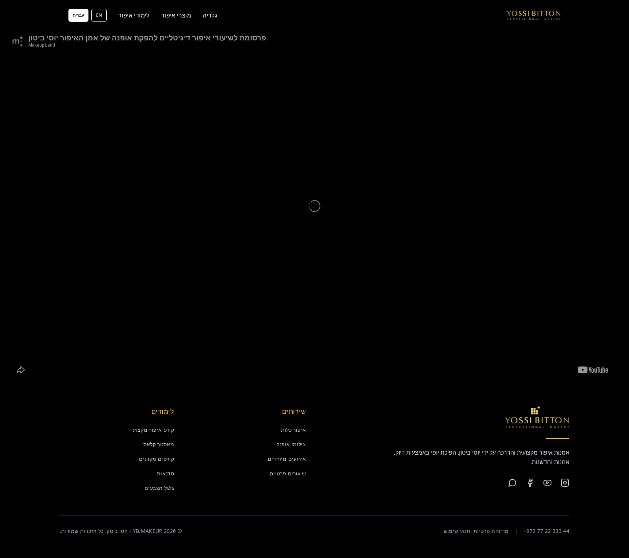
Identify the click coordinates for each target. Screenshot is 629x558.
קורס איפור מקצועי (152, 429)
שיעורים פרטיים (288, 473)
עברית (78, 15)
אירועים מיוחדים (287, 458)
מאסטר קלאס (158, 444)
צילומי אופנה (291, 444)
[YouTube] (547, 482)
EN (99, 15)
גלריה (210, 15)
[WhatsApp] (512, 482)
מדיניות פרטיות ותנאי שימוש (476, 530)
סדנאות (165, 473)
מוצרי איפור (176, 15)
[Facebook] (530, 482)
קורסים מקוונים (156, 458)
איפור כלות (293, 429)
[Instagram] (565, 482)
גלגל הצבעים (159, 487)
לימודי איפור (134, 15)
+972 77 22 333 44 (546, 530)
